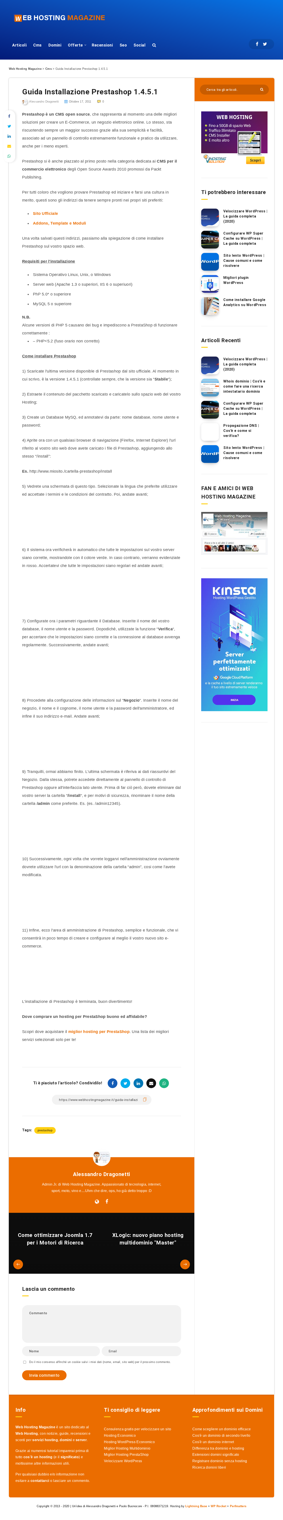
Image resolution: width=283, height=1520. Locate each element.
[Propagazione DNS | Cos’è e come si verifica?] (210, 432)
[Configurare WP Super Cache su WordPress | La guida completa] (210, 239)
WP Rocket (218, 1506)
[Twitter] (265, 44)
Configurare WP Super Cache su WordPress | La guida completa (243, 238)
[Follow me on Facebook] (106, 1201)
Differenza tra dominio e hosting (218, 1448)
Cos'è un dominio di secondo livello (221, 1435)
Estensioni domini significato (215, 1454)
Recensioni (102, 45)
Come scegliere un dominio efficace (221, 1429)
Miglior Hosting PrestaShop (126, 1454)
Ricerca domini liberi (209, 1467)
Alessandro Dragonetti (101, 1174)
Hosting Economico (120, 1435)
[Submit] (262, 89)
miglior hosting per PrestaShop (99, 1031)
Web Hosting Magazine (25, 68)
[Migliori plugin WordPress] (210, 284)
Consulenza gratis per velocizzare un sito (137, 1429)
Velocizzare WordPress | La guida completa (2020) (245, 216)
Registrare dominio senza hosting (219, 1461)
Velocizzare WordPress (123, 1461)
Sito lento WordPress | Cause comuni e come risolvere (243, 260)
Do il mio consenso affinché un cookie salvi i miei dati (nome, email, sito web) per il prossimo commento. (100, 1362)
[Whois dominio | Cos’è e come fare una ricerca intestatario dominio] (210, 387)
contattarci (40, 1481)
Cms (37, 45)
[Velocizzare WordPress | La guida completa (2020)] (210, 217)
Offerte (75, 45)
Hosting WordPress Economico (129, 1442)
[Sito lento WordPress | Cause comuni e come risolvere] (210, 262)
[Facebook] (257, 44)
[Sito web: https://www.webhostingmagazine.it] (97, 1201)
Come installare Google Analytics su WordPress (244, 302)
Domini (54, 45)
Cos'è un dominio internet (213, 1442)
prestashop (45, 1130)
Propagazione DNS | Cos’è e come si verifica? (241, 430)
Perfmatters (238, 1506)
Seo (123, 45)
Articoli (19, 45)
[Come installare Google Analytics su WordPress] (210, 306)
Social (139, 45)
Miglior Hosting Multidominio (127, 1448)
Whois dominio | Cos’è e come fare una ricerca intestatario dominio (244, 386)
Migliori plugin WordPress (236, 280)
